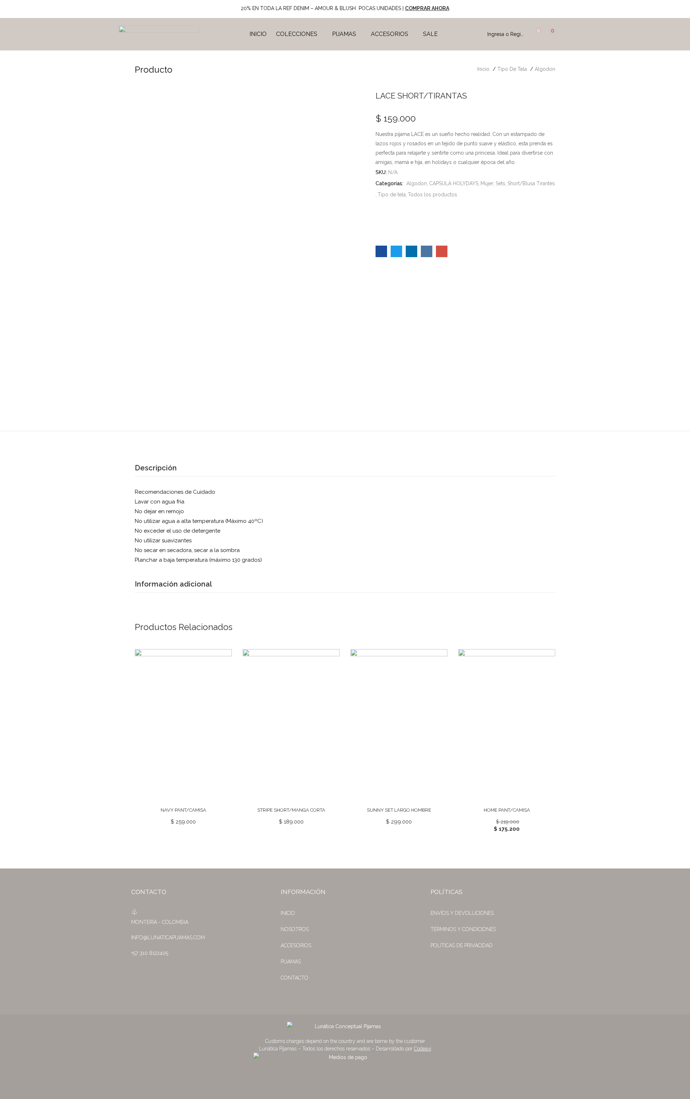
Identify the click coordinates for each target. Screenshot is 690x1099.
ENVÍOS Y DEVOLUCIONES (462, 913)
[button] (550, 34)
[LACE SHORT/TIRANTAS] (381, 251)
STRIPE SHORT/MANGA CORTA (291, 810)
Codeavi (422, 1049)
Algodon (545, 69)
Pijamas (345, 34)
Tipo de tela (512, 69)
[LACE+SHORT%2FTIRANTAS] (396, 251)
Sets (500, 183)
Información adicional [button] (173, 584)
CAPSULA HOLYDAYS (453, 183)
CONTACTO (294, 978)
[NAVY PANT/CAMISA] (183, 724)
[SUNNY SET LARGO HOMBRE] (398, 724)
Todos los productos (432, 194)
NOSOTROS (295, 929)
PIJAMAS (291, 962)
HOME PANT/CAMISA (507, 810)
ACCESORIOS (296, 945)
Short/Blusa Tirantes (531, 183)
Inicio (258, 34)
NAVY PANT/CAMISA (183, 810)
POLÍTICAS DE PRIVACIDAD (462, 945)
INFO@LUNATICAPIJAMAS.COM (168, 937)
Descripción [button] (156, 468)
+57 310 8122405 (149, 953)
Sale (430, 34)
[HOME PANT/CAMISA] (506, 724)
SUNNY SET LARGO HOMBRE (399, 810)
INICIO (288, 913)
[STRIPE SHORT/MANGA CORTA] (291, 724)
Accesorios (390, 34)
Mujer (486, 183)
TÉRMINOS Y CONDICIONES (463, 929)
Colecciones (297, 34)
